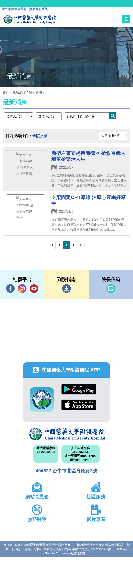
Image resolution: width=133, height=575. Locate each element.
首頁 (6, 92)
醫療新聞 (35, 92)
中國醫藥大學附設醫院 (66, 434)
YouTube (34, 288)
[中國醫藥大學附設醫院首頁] (29, 19)
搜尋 (112, 115)
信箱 (111, 288)
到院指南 (66, 288)
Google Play (78, 392)
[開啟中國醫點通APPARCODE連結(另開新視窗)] (42, 399)
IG (22, 288)
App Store (78, 407)
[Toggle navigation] (126, 19)
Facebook (10, 288)
